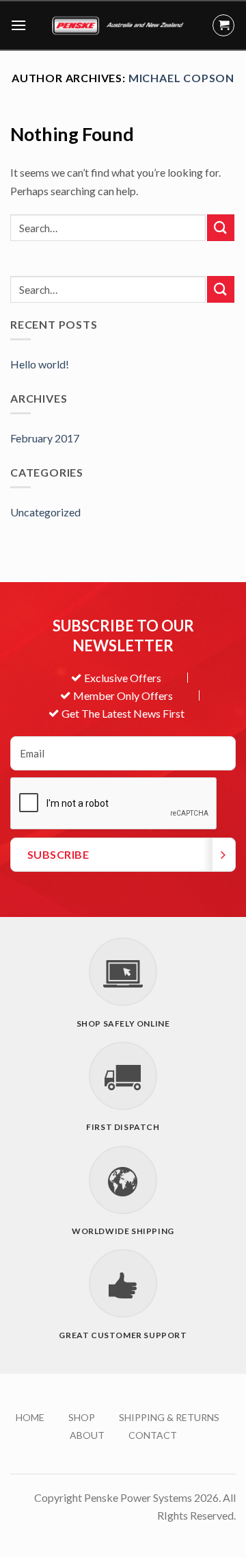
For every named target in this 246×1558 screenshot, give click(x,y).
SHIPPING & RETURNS (169, 1417)
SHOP (81, 1417)
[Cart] (223, 25)
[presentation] (114, 804)
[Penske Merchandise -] (119, 25)
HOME (30, 1417)
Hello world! (39, 363)
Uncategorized (45, 511)
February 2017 (44, 437)
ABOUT (87, 1435)
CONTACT (152, 1435)
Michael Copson (181, 77)
